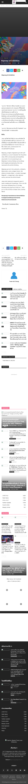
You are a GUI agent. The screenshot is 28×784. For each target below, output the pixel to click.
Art (12, 5)
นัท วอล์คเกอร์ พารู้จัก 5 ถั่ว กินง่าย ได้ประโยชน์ (20, 258)
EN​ (23, 777)
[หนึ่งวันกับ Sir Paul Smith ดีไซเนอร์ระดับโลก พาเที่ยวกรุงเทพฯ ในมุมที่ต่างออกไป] (5, 458)
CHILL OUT (8, 5)
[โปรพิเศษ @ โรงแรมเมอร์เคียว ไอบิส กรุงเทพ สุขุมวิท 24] (5, 443)
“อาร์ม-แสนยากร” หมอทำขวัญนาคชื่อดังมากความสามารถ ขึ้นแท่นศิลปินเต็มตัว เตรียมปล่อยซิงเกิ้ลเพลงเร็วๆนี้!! (20, 529)
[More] (22, 70)
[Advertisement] (14, 22)
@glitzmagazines (14, 581)
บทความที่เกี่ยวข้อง (6, 289)
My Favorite (12, 776)
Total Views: (5, 360)
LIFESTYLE (4, 542)
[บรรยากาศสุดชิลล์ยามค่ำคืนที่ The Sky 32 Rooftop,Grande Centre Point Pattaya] (5, 450)
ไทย (16, 0)
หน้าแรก (2, 5)
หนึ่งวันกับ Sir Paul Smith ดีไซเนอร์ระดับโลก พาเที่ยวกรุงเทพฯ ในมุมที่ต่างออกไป (17, 459)
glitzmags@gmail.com (16, 759)
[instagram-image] (7, 590)
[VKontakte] (20, 770)
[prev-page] (3, 352)
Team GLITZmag (7, 63)
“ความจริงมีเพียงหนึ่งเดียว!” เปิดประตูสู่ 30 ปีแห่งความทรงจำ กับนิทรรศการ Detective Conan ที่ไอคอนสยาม (13, 485)
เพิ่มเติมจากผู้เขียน (17, 289)
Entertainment (12, 438)
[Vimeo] (16, 770)
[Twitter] (11, 70)
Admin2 (4, 573)
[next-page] (5, 352)
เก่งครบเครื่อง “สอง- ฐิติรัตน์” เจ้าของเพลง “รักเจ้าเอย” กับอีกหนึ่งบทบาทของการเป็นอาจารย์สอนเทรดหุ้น (7, 529)
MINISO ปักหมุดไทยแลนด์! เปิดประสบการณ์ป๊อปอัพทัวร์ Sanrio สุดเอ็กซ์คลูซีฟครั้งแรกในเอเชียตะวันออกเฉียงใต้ (18, 326)
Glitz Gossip (13, 702)
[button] (2, 2)
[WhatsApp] (18, 70)
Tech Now (12, 471)
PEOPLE (12, 695)
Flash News (5, 425)
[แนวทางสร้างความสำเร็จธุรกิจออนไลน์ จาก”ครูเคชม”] (5, 694)
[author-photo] (14, 279)
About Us (14, 779)
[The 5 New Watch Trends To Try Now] (5, 701)
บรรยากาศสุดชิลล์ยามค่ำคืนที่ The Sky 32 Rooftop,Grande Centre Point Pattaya (17, 450)
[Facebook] (8, 70)
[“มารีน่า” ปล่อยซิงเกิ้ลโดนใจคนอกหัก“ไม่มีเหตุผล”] (5, 686)
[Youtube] (24, 770)
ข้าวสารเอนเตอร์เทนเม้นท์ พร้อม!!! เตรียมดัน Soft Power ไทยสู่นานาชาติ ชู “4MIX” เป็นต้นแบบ (13, 421)
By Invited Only (5, 776)
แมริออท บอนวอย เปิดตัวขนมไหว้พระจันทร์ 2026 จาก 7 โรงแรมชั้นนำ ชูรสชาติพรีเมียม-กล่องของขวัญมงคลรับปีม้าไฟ (18, 306)
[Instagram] (7, 770)
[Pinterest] (15, 70)
